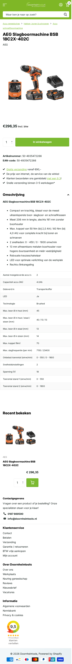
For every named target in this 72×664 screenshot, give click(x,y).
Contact (7, 533)
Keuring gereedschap (15, 578)
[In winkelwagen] (32, 482)
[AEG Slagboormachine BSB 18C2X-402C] (20, 435)
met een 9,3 (54, 178)
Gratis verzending (16, 169)
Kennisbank (9, 610)
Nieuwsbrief (9, 587)
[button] (13, 139)
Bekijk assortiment (5, 4)
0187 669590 (15, 513)
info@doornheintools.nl (22, 518)
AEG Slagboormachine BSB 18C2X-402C (19, 463)
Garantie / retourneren (15, 546)
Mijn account (10, 555)
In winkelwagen (42, 141)
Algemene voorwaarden (16, 606)
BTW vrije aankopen (14, 551)
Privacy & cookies (13, 615)
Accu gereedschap (11, 23)
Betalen (7, 537)
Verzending (9, 542)
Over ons (8, 569)
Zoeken (65, 14)
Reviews (7, 583)
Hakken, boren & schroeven (36, 23)
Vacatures (8, 592)
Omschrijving (13, 195)
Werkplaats (9, 574)
